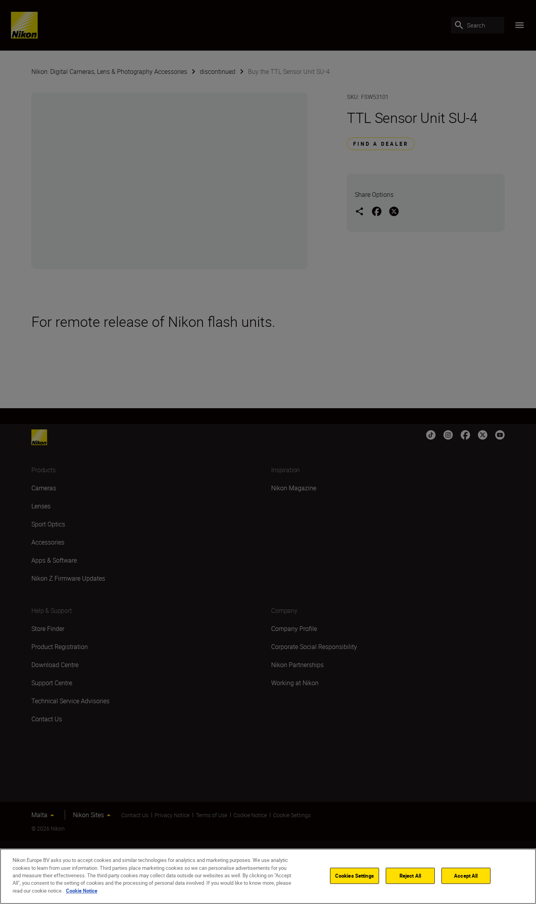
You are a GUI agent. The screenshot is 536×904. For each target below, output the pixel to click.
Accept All (466, 875)
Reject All (410, 875)
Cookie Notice (81, 890)
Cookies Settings (354, 875)
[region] (268, 876)
